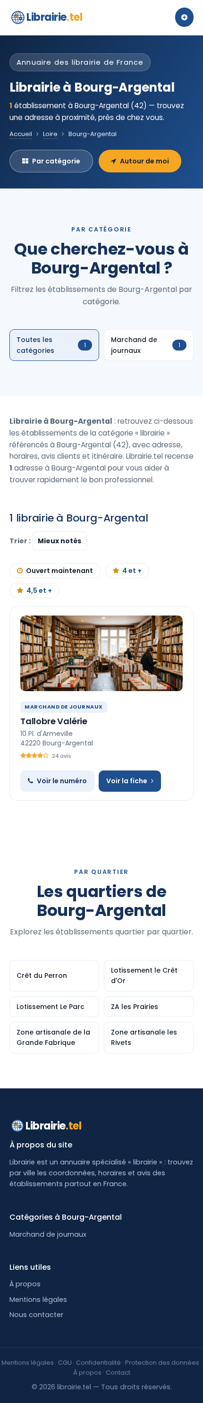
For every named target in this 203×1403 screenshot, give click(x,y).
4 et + (132, 570)
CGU (65, 1362)
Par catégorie (56, 161)
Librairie (54, 17)
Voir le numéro (62, 781)
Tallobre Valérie (53, 721)
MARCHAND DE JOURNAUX (64, 706)
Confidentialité (98, 1362)
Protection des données (162, 1362)
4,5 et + (39, 590)
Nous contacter (36, 1314)
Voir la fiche (126, 781)
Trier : (20, 541)
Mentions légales (38, 1299)
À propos (25, 1284)
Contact (118, 1372)
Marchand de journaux (47, 1234)
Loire (50, 133)
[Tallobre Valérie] (101, 653)
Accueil (20, 133)
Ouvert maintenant (59, 570)
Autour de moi (144, 161)
